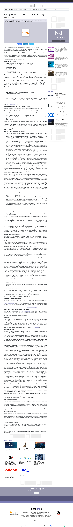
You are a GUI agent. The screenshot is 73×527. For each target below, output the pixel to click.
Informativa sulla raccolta (27, 525)
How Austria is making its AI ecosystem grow (61, 62)
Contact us (45, 506)
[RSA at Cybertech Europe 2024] (51, 49)
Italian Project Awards (50, 1)
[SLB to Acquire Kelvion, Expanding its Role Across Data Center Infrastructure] (25, 470)
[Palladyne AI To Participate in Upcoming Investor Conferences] (25, 457)
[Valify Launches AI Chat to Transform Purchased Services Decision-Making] (25, 445)
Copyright (40, 506)
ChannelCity (18, 1)
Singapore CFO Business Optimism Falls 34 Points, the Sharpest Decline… (61, 103)
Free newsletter (7, 432)
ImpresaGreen (43, 499)
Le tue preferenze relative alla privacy (41, 525)
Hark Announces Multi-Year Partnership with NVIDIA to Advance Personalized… (60, 120)
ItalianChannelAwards (51, 499)
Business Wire (7, 17)
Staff (36, 506)
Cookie (34, 520)
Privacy (38, 520)
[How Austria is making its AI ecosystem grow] (51, 64)
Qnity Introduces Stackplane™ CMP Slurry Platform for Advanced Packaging (39, 463)
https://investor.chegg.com (12, 104)
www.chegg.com (36, 327)
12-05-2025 (12, 17)
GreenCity (37, 499)
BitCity (13, 499)
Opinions (24, 9)
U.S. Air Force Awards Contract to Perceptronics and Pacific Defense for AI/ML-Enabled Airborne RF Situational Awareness (39, 451)
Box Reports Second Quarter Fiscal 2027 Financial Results (61, 112)
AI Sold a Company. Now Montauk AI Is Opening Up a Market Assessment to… (60, 94)
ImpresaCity (24, 1)
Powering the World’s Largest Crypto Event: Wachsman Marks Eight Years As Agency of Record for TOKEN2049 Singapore (10, 463)
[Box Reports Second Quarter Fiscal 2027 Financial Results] (51, 114)
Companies (11, 9)
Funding (15, 9)
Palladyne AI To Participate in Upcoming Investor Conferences (25, 462)
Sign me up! (36, 493)
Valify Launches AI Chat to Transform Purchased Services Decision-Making (24, 449)
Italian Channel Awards (40, 1)
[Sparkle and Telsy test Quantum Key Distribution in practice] (51, 73)
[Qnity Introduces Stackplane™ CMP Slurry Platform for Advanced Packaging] (40, 457)
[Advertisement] (36, 483)
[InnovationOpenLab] (36, 5)
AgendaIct (59, 499)
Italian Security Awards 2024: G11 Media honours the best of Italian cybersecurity (61, 55)
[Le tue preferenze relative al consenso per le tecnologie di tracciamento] (67, 526)
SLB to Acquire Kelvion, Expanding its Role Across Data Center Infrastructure (24, 475)
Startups (29, 9)
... (67, 1)
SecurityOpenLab (31, 1)
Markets (20, 9)
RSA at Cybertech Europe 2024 (61, 47)
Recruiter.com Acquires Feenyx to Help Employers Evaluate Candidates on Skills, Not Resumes (10, 450)
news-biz (10, 11)
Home (6, 9)
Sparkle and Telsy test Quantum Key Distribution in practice (61, 70)
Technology (35, 9)
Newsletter (40, 9)
